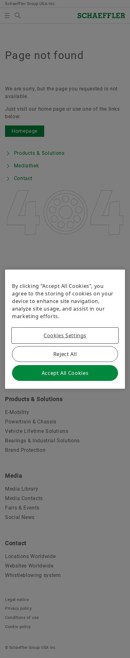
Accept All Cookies (65, 373)
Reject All (65, 354)
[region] (65, 329)
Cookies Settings (65, 335)
